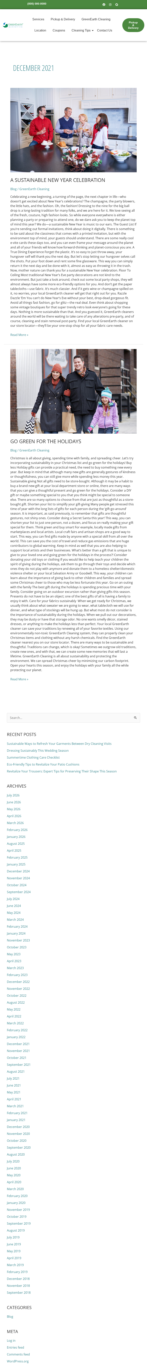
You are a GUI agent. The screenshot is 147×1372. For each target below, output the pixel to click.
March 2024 (15, 919)
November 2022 (18, 989)
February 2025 (17, 857)
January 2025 (16, 864)
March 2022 (15, 1023)
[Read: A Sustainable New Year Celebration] (73, 130)
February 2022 (17, 1030)
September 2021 (19, 1065)
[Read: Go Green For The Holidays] (73, 391)
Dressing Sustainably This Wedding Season (38, 750)
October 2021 (16, 1058)
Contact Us (104, 30)
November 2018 (18, 1286)
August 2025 (16, 844)
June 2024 (14, 906)
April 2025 (14, 850)
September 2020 (19, 1147)
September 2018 (19, 1292)
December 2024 (18, 871)
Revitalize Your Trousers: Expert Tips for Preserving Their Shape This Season (62, 771)
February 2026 (17, 830)
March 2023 (15, 968)
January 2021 (16, 1120)
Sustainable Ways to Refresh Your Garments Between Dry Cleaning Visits (59, 744)
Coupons (59, 30)
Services (38, 19)
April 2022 (14, 1016)
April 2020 (14, 1182)
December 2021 (18, 1044)
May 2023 (13, 954)
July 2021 (13, 1078)
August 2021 (16, 1071)
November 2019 (18, 1210)
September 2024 (19, 892)
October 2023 (16, 947)
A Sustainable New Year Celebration (57, 180)
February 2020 (17, 1196)
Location (40, 30)
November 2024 (18, 878)
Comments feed (18, 1354)
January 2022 (16, 1037)
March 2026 (15, 823)
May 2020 (13, 1175)
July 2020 (13, 1161)
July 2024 (13, 899)
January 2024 (16, 933)
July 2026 (13, 795)
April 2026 (14, 816)
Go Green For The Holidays (45, 441)
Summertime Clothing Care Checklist (33, 757)
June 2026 (14, 802)
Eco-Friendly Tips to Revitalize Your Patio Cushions (43, 764)
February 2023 (17, 975)
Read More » (19, 334)
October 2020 (16, 1141)
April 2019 (14, 1258)
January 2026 (16, 837)
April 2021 (14, 1099)
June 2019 (14, 1244)
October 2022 (16, 995)
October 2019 (16, 1216)
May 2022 (13, 1009)
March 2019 (15, 1265)
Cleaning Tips (81, 30)
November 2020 (18, 1134)
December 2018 (18, 1279)
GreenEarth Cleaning (96, 19)
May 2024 (13, 913)
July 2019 (13, 1237)
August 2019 (16, 1230)
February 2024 (17, 926)
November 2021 (18, 1051)
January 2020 (16, 1203)
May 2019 (13, 1251)
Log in (11, 1340)
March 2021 (15, 1106)
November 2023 (18, 940)
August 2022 (16, 1002)
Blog (13, 189)
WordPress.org (18, 1361)
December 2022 (18, 982)
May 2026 (13, 809)
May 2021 (13, 1092)
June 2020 (14, 1168)
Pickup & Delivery (63, 19)
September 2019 (19, 1223)
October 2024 (16, 885)
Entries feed (15, 1347)
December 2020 (18, 1127)
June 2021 (14, 1085)
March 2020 (15, 1189)
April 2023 (14, 961)
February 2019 (17, 1272)
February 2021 (17, 1113)
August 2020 (16, 1154)
